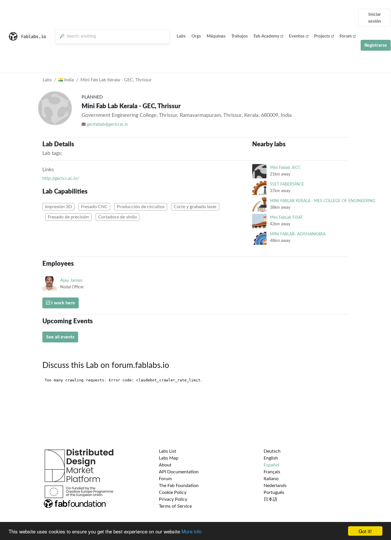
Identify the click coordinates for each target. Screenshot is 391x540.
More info (191, 531)
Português (274, 492)
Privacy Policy (173, 499)
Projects (322, 36)
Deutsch (272, 451)
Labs (181, 36)
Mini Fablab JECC (285, 167)
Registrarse (375, 45)
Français (272, 472)
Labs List (167, 451)
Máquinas (216, 36)
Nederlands (275, 485)
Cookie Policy (172, 492)
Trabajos (239, 36)
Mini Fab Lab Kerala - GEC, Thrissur (116, 80)
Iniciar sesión (374, 17)
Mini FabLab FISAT (286, 217)
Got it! (365, 531)
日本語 (270, 499)
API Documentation (179, 472)
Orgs (196, 36)
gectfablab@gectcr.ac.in (107, 125)
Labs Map (168, 458)
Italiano (271, 478)
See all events (60, 337)
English (271, 458)
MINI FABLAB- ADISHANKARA (297, 234)
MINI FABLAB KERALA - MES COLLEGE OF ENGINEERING (322, 201)
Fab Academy (266, 36)
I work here (62, 303)
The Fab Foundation (179, 485)
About (165, 465)
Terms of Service (175, 506)
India (68, 80)
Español (271, 465)
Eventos (297, 36)
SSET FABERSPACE (287, 184)
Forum (345, 36)
